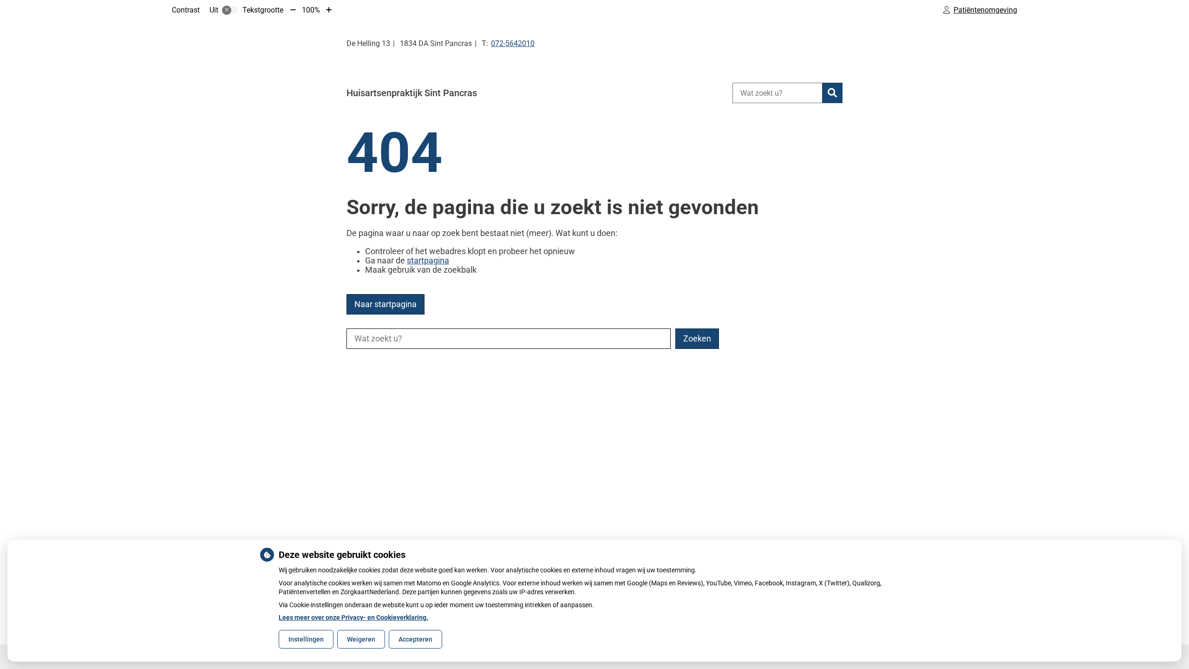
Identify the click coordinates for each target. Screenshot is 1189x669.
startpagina (428, 260)
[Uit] (230, 10)
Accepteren (415, 639)
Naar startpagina (385, 304)
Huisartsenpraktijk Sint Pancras (411, 92)
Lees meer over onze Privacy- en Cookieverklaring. (353, 617)
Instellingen (306, 639)
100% (311, 10)
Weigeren (361, 639)
